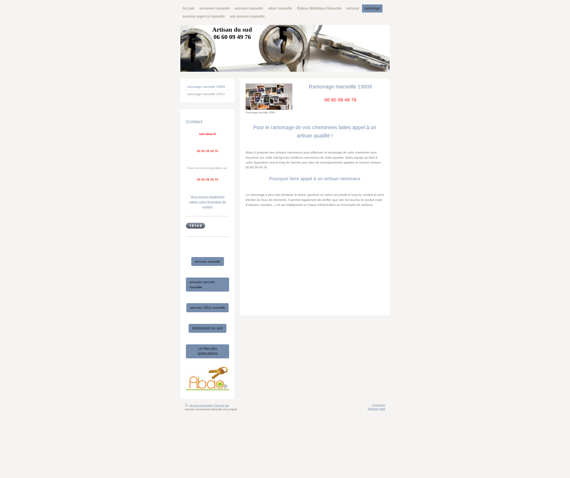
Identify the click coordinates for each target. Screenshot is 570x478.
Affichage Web (376, 409)
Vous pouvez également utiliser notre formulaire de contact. (207, 201)
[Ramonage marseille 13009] (269, 97)
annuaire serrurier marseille (202, 284)
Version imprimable (201, 405)
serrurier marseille (207, 261)
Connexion (378, 405)
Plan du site (222, 405)
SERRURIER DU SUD (207, 328)
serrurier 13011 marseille (207, 307)
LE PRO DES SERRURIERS (207, 351)
